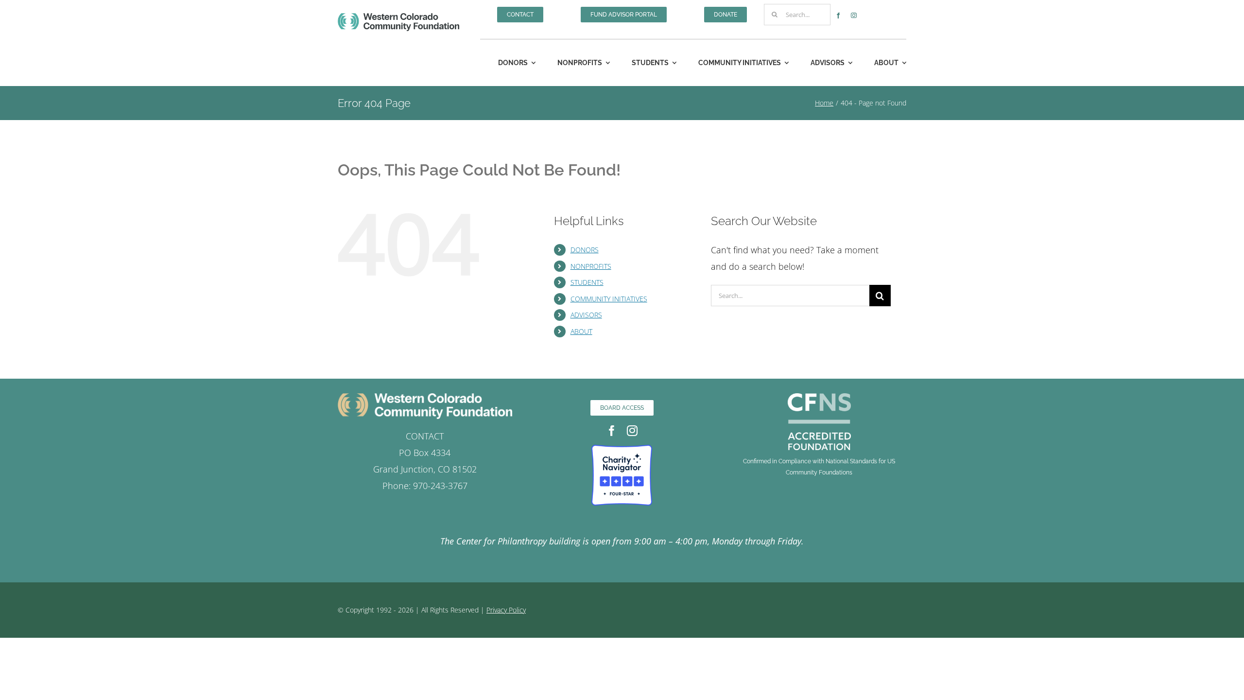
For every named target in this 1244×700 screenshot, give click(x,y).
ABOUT (581, 331)
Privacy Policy (506, 609)
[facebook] (838, 15)
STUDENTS (587, 282)
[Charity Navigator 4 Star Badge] (621, 449)
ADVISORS (586, 314)
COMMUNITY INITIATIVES (608, 298)
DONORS (584, 249)
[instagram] (854, 15)
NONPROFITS (590, 266)
